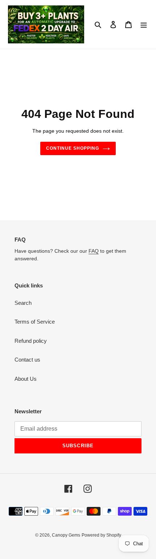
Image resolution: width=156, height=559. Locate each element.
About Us (26, 379)
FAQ (94, 251)
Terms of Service (35, 322)
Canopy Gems (66, 535)
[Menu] (143, 24)
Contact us (27, 360)
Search (23, 303)
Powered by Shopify (101, 535)
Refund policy (31, 341)
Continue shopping (72, 148)
